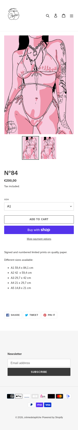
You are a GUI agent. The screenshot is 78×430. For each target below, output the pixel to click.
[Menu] (72, 15)
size (6, 199)
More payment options (39, 238)
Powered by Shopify (52, 417)
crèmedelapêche (32, 417)
